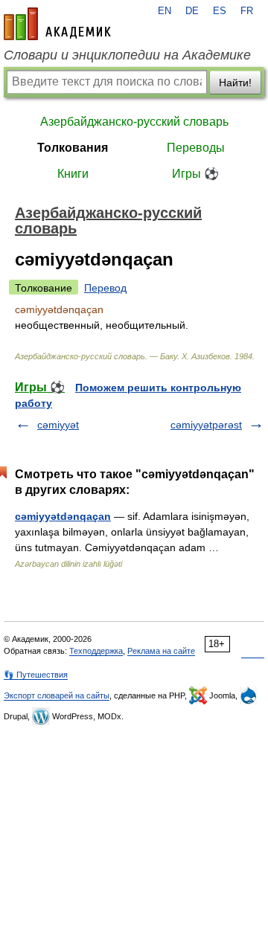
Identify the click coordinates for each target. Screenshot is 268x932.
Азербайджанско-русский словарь (134, 121)
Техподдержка (96, 650)
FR (246, 11)
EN (164, 11)
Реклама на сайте (161, 650)
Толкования (72, 147)
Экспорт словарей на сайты (56, 695)
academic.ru (57, 23)
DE (192, 11)
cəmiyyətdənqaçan (63, 516)
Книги (73, 173)
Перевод (105, 288)
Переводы (196, 147)
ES (219, 11)
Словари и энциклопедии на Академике (127, 55)
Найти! (235, 83)
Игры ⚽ (195, 173)
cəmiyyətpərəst (206, 425)
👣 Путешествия (36, 674)
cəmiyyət (58, 425)
